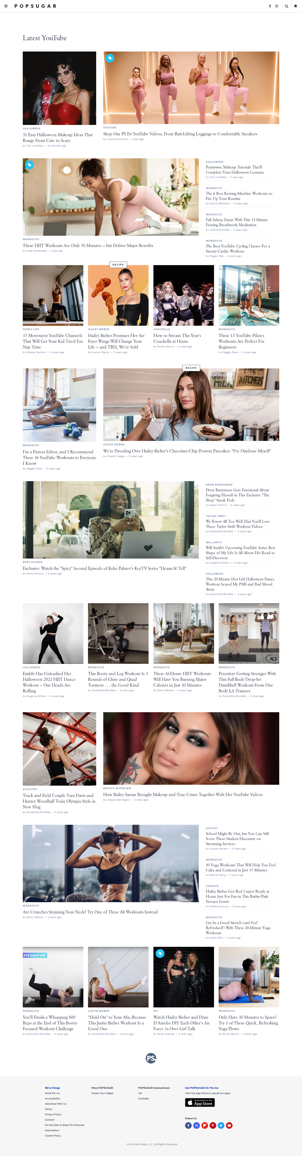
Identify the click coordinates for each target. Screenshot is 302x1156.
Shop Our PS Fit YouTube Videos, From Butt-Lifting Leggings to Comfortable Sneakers (180, 134)
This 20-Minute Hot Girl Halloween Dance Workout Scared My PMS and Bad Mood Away (240, 584)
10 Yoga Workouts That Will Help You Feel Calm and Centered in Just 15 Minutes (240, 868)
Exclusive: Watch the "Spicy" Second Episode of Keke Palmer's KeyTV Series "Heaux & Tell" (104, 568)
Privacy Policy (53, 1114)
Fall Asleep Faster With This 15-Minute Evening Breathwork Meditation (237, 223)
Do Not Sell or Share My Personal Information (64, 1127)
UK (140, 1093)
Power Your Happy (102, 1093)
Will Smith (214, 542)
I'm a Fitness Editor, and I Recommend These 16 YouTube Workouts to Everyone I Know (59, 457)
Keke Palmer (32, 562)
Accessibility (52, 1098)
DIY (155, 1010)
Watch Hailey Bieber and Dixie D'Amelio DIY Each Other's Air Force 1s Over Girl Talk (181, 1023)
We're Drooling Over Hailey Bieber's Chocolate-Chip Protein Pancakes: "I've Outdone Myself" (187, 451)
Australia (143, 1098)
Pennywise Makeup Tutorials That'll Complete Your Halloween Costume (235, 170)
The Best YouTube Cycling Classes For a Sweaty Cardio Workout (238, 249)
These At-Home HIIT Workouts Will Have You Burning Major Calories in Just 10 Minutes (182, 679)
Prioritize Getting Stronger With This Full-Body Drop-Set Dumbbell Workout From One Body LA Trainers (247, 682)
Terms (48, 1109)
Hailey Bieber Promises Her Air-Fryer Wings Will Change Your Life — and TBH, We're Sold (116, 341)
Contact (50, 1119)
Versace (212, 886)
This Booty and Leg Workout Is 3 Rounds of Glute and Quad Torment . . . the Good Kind (118, 679)
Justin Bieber (98, 1010)
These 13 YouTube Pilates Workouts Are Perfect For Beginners (241, 341)
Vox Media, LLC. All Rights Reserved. (156, 1144)
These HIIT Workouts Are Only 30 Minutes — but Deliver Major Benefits (88, 246)
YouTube (110, 127)
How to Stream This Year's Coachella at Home (177, 338)
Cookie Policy (53, 1135)
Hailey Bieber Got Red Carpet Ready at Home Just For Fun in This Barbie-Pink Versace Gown (237, 896)
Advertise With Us (56, 1103)
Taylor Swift (216, 516)
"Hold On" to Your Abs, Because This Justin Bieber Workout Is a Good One (117, 1023)
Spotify (212, 828)
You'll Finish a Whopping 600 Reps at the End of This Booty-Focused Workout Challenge (50, 1023)
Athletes (30, 789)
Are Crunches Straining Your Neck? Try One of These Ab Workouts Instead (90, 912)
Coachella (161, 329)
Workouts (31, 239)
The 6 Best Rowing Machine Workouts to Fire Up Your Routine (239, 196)
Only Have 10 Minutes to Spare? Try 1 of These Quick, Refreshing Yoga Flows (248, 1023)
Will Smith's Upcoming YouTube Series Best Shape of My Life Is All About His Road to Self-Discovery (240, 553)
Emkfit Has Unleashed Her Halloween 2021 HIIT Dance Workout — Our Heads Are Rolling (49, 682)
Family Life (31, 329)
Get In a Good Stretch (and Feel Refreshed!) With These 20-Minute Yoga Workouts (238, 928)
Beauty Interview (117, 788)
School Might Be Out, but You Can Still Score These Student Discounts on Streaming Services (237, 838)
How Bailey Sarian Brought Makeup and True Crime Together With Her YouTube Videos (182, 795)
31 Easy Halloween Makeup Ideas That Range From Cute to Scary (58, 138)
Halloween (31, 128)
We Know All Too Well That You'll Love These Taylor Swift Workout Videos (238, 524)
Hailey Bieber (98, 329)
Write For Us (52, 1093)
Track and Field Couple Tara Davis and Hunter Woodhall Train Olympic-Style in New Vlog (59, 801)
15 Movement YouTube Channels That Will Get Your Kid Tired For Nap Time (53, 341)
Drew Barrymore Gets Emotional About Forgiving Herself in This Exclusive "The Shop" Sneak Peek (237, 495)
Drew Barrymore (219, 484)
